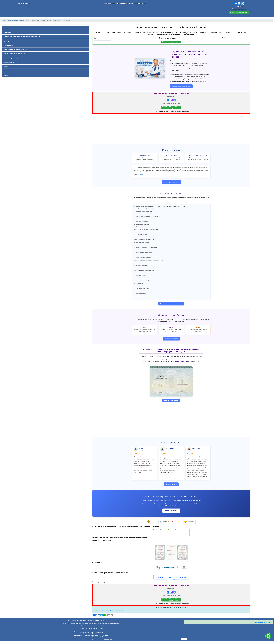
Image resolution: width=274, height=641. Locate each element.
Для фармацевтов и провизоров (13, 41)
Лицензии (79, 635)
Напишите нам (88, 634)
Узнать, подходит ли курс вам (171, 182)
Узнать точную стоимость (171, 338)
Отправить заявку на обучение (171, 42)
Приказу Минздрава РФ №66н (178, 361)
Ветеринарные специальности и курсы (15, 49)
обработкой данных (108, 639)
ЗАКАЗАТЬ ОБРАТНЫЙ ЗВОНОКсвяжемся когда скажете (171, 107)
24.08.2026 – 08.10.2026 (102, 39)
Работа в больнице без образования (14, 53)
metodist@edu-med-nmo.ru (239, 9)
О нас (5, 70)
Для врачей (7, 32)
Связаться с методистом (171, 510)
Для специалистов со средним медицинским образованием (21, 36)
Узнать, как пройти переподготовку (181, 86)
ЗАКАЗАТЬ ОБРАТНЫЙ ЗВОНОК (239, 12)
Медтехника (7, 66)
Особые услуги (8, 45)
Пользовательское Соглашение (100, 635)
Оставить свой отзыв (171, 484)
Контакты (7, 75)
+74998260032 (239, 6)
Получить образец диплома (171, 400)
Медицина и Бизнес (9, 62)
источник (141, 174)
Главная (6, 28)
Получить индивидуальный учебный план (171, 303)
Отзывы (85, 635)
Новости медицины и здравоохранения (15, 58)
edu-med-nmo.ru (24, 3)
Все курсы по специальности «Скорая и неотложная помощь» (109, 610)
